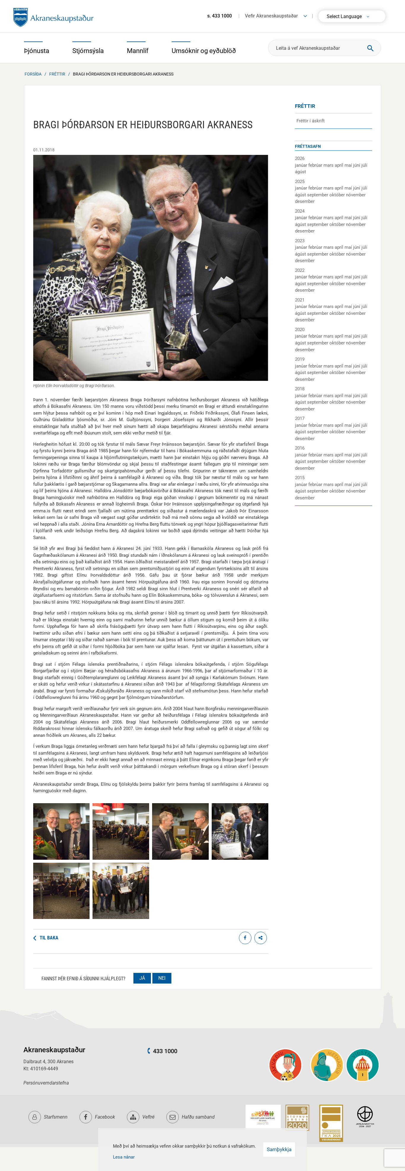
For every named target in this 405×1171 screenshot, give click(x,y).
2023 (299, 240)
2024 (299, 211)
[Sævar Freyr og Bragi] (61, 858)
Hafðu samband (198, 1117)
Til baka (49, 938)
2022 (299, 270)
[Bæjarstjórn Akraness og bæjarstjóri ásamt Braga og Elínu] (121, 917)
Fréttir (57, 74)
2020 (299, 329)
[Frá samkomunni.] (61, 917)
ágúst (300, 171)
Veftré (148, 1117)
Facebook (105, 1117)
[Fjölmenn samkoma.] (121, 858)
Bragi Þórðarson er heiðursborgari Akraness (123, 74)
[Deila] (260, 938)
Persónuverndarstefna (46, 1083)
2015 (299, 477)
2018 (299, 389)
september (318, 195)
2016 (299, 448)
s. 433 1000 (219, 16)
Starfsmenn (56, 1117)
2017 (299, 418)
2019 (299, 359)
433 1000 (165, 1051)
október (337, 195)
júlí (364, 165)
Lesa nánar (124, 1157)
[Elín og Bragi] (240, 858)
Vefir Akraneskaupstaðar (271, 16)
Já (142, 978)
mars (329, 165)
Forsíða (33, 74)
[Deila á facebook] (245, 938)
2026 (299, 158)
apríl (340, 165)
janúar (301, 165)
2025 (299, 181)
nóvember (356, 195)
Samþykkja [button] (279, 1149)
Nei (161, 978)
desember (305, 201)
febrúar (315, 165)
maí (349, 165)
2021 (299, 300)
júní (357, 165)
